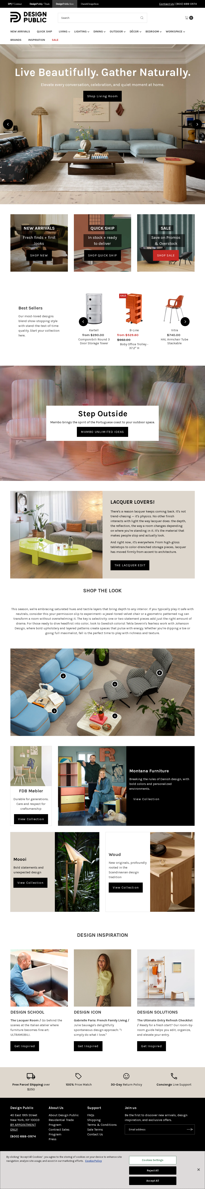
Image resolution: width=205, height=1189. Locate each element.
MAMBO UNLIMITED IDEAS (102, 432)
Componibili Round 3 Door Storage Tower (94, 341)
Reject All (153, 1170)
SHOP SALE (166, 255)
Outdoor (116, 31)
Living (63, 31)
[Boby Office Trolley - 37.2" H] (134, 309)
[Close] (198, 1169)
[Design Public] (64, 4)
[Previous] (8, 124)
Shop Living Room (102, 96)
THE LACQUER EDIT (130, 565)
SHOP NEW (39, 255)
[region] (102, 124)
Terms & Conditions (102, 1125)
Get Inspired (24, 1046)
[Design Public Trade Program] (39, 4)
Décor (134, 31)
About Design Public (64, 1115)
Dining (98, 31)
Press (52, 1139)
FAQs (90, 1115)
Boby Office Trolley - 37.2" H (134, 346)
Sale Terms (95, 1129)
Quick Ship (44, 31)
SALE (55, 40)
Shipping (94, 1120)
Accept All (152, 1180)
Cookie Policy (93, 1160)
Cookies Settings (152, 1160)
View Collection (31, 819)
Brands (15, 40)
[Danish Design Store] (89, 4)
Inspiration (36, 40)
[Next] (197, 124)
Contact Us (166, 4)
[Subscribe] (190, 1129)
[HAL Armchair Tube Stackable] (174, 309)
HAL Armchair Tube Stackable (174, 341)
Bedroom (152, 31)
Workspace (174, 31)
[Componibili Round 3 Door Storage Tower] (94, 309)
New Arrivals (20, 31)
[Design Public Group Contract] (14, 4)
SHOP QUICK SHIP (102, 255)
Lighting (80, 31)
